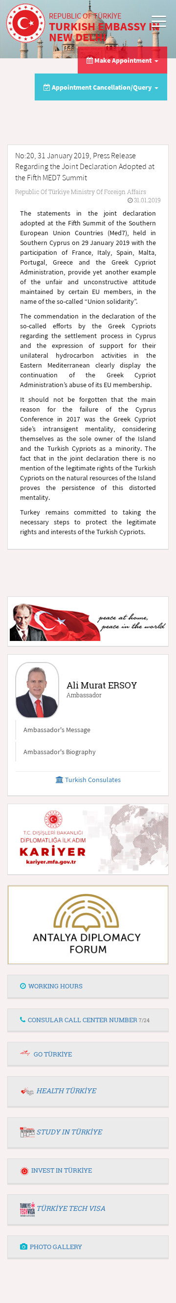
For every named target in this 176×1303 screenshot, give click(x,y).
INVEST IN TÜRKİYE (61, 1170)
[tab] (88, 986)
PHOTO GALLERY (56, 1246)
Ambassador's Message (56, 729)
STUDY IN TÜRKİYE (69, 1131)
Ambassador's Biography (59, 751)
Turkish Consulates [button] (92, 779)
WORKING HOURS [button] (55, 986)
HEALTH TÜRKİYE (66, 1090)
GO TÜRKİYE (53, 1054)
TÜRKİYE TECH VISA (70, 1208)
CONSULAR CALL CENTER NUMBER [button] (89, 1019)
